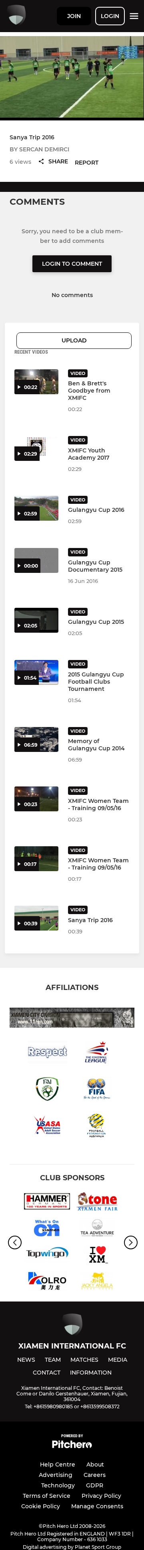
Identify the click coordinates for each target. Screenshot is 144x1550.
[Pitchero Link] (72, 1446)
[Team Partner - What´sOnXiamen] (47, 1229)
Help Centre (57, 1464)
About (95, 1464)
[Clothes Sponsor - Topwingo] (47, 1255)
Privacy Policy (101, 1495)
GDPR (94, 1485)
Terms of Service (46, 1495)
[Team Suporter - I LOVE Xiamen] (97, 1255)
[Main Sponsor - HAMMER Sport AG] (47, 1203)
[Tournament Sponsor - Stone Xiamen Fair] (97, 1203)
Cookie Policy (40, 1506)
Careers (95, 1475)
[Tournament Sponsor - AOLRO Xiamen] (47, 1282)
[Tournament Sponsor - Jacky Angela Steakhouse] (97, 1282)
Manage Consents (97, 1506)
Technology (58, 1485)
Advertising (55, 1475)
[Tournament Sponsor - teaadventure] (97, 1229)
